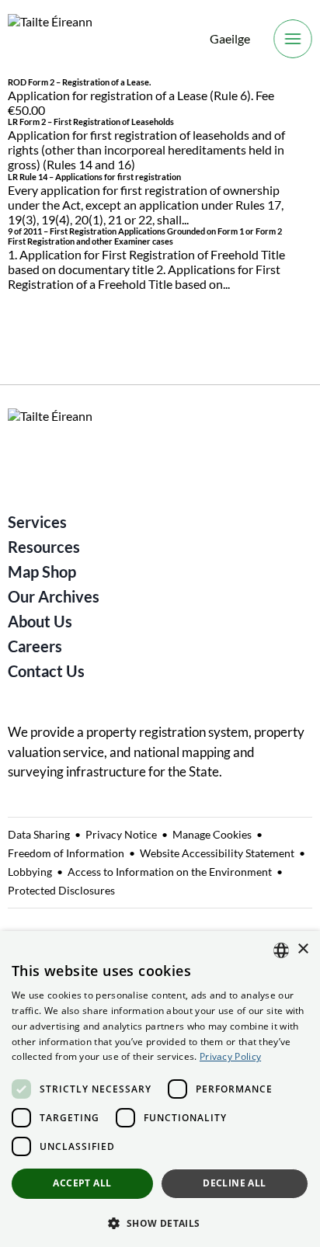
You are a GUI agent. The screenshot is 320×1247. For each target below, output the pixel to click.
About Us (40, 621)
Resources (44, 546)
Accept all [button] (82, 1183)
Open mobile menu (292, 38)
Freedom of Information (66, 853)
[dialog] (160, 1089)
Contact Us (46, 671)
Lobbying (30, 871)
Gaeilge (230, 38)
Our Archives (53, 596)
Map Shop (42, 571)
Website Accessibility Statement (217, 853)
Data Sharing (39, 834)
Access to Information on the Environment (170, 871)
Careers (35, 646)
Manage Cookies (212, 834)
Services (37, 521)
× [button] (302, 949)
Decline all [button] (234, 1183)
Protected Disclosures (61, 890)
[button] (160, 1222)
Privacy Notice (121, 834)
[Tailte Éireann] (50, 39)
